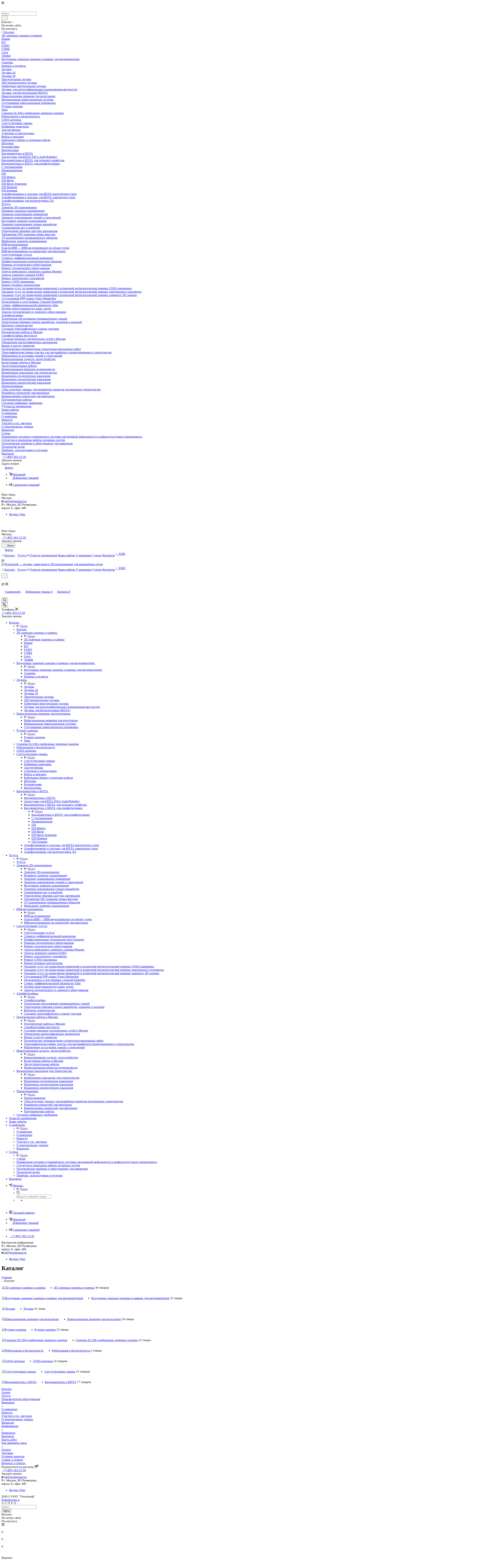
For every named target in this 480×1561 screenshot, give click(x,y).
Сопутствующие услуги (39, 932)
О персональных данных (17, 1419)
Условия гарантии (13, 1456)
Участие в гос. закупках (17, 1416)
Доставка (7, 1453)
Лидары (29, 686)
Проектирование (35, 1098)
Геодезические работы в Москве (44, 1023)
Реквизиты (8, 1432)
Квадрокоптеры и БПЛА (40, 798)
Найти (6, 1510)
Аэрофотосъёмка (35, 1000)
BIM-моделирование (37, 915)
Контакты (8, 1436)
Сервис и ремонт (12, 1459)
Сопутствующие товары (39, 760)
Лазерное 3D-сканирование (41, 872)
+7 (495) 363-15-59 (14, 456)
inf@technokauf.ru (15, 501)
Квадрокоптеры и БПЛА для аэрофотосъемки (61, 814)
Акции (6, 1392)
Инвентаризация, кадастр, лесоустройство (51, 1057)
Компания (8, 1402)
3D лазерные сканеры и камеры (44, 639)
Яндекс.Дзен (17, 514)
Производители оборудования (21, 1399)
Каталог (21, 629)
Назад (24, 626)
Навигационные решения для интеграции (51, 720)
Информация (10, 1426)
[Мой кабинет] (3, 580)
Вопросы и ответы (13, 1463)
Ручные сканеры (34, 737)
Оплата (6, 1449)
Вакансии (8, 1422)
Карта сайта (9, 1439)
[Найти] (5, 18)
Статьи (21, 1158)
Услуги (21, 862)
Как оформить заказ (14, 1443)
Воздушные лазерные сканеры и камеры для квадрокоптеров (63, 669)
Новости (7, 1412)
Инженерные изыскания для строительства (51, 1077)
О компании (24, 1131)
